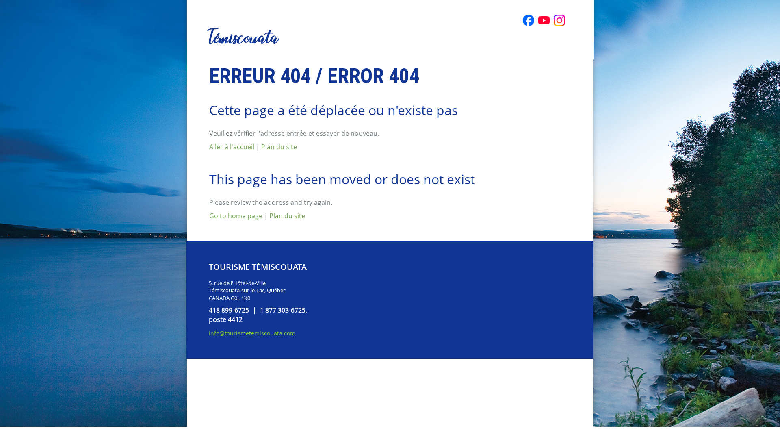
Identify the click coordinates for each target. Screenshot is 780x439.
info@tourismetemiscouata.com (252, 333)
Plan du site (279, 146)
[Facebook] (528, 20)
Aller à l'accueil (231, 146)
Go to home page (235, 215)
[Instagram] (559, 20)
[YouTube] (543, 20)
